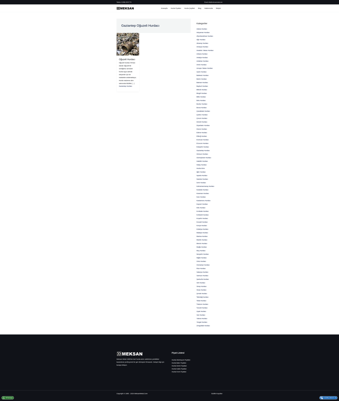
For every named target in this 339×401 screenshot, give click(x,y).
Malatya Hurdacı (202, 233)
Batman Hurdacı (202, 82)
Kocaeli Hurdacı (202, 222)
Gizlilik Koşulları (216, 393)
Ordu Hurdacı (201, 261)
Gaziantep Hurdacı (125, 86)
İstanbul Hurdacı (202, 179)
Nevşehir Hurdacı (203, 254)
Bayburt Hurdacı (202, 86)
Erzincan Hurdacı (203, 140)
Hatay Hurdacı (202, 165)
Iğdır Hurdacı (201, 172)
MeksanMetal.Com (141, 393)
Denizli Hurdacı (202, 122)
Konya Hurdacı (202, 225)
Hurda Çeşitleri (189, 8)
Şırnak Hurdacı (202, 293)
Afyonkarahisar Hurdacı (205, 36)
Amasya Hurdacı (202, 47)
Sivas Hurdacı (201, 290)
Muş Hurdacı (201, 251)
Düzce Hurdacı (202, 129)
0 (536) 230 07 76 (126, 2)
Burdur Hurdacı (202, 104)
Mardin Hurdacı (202, 240)
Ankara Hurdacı (202, 54)
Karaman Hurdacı (203, 193)
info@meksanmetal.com (215, 2)
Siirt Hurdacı (201, 283)
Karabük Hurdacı (202, 190)
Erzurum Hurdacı (203, 143)
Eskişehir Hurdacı (203, 147)
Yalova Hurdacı (202, 318)
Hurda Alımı (201, 168)
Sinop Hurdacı (202, 286)
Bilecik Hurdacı (202, 90)
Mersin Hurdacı (202, 243)
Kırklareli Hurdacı (203, 215)
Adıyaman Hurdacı (203, 32)
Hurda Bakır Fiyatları (179, 363)
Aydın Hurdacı (202, 72)
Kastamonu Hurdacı (204, 200)
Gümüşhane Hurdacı (204, 158)
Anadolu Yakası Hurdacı (205, 50)
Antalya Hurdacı (202, 57)
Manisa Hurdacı (202, 236)
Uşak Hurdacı (201, 311)
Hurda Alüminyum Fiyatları (181, 360)
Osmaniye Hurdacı (203, 265)
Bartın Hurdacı (202, 79)
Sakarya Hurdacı (202, 272)
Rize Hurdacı (201, 268)
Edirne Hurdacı (202, 132)
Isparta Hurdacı (202, 175)
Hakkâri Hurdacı (202, 161)
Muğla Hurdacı (202, 247)
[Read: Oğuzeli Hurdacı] (128, 44)
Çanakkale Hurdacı (203, 111)
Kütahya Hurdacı (202, 229)
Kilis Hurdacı (201, 208)
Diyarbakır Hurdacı (203, 125)
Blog (199, 8)
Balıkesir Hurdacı (203, 75)
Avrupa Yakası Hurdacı (205, 68)
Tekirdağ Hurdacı (203, 297)
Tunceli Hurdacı (202, 308)
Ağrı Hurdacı (201, 40)
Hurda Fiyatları (176, 8)
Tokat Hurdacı (201, 301)
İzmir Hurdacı (201, 183)
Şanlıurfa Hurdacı (203, 279)
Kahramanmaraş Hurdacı (205, 186)
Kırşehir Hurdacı (202, 218)
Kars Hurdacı (201, 197)
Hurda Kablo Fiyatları (179, 369)
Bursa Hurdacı (202, 108)
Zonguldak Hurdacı (203, 326)
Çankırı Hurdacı (202, 115)
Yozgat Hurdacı (202, 322)
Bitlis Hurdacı (201, 97)
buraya (119, 365)
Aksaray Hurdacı (202, 43)
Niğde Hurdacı (202, 258)
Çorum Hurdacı (202, 118)
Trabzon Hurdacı (202, 304)
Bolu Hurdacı (201, 100)
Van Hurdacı (201, 315)
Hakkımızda (208, 8)
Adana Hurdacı (202, 29)
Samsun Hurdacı (202, 276)
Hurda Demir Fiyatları (179, 366)
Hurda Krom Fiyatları (179, 372)
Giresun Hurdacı (202, 154)
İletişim (218, 8)
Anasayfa (164, 8)
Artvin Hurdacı (202, 65)
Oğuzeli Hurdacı (127, 59)
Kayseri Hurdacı (202, 204)
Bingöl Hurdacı (202, 93)
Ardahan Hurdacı (203, 61)
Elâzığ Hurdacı (202, 136)
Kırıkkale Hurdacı (203, 211)
